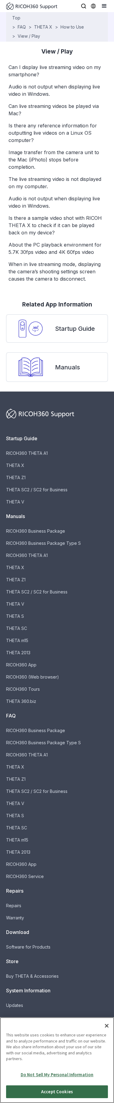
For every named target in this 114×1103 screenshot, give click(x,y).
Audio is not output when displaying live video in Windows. (54, 90)
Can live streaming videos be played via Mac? (54, 109)
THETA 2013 (18, 652)
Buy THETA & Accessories (32, 976)
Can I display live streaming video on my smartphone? (55, 71)
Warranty (15, 917)
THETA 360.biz (21, 701)
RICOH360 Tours (23, 689)
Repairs (13, 905)
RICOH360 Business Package (35, 531)
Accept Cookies (57, 1091)
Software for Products (28, 946)
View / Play (29, 36)
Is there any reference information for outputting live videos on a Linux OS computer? (53, 133)
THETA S (15, 616)
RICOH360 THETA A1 (27, 453)
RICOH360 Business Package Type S (43, 543)
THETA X (43, 26)
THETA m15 (17, 640)
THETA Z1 (16, 477)
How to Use (72, 26)
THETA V (15, 501)
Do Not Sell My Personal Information (57, 1074)
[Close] (106, 1025)
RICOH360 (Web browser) (32, 676)
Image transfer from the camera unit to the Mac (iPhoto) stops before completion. (54, 159)
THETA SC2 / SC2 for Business (36, 489)
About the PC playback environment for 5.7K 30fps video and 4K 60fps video (55, 248)
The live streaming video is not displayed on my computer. (55, 182)
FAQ (22, 26)
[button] (83, 6)
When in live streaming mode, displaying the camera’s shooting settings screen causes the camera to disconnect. (55, 271)
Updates (14, 1005)
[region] (57, 1060)
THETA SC (16, 628)
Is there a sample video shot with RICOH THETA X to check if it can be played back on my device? (55, 225)
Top (16, 17)
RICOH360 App (21, 664)
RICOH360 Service (25, 876)
